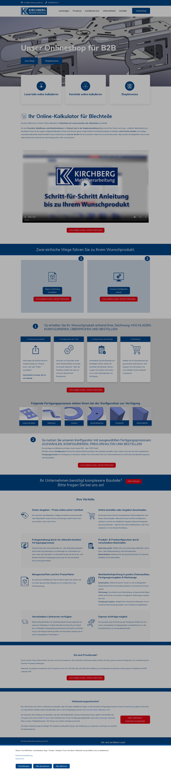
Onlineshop (141, 11)
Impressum (20, 759)
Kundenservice (92, 11)
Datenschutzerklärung (24, 755)
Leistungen (64, 11)
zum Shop (29, 60)
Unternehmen (109, 11)
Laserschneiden (92, 710)
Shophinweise (52, 60)
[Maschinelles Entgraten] (119, 413)
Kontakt (123, 11)
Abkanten (102, 710)
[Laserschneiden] (28, 413)
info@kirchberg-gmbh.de (33, 3)
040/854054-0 (53, 3)
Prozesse (77, 11)
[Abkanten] (51, 413)
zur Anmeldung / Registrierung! (85, 230)
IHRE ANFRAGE (133, 481)
